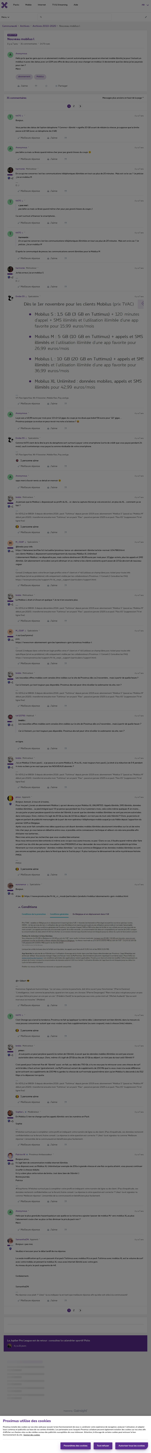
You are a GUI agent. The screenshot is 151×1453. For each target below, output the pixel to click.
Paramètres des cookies (75, 1446)
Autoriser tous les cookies (132, 1446)
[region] (75, 1434)
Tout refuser (103, 1446)
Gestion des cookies (31, 1435)
